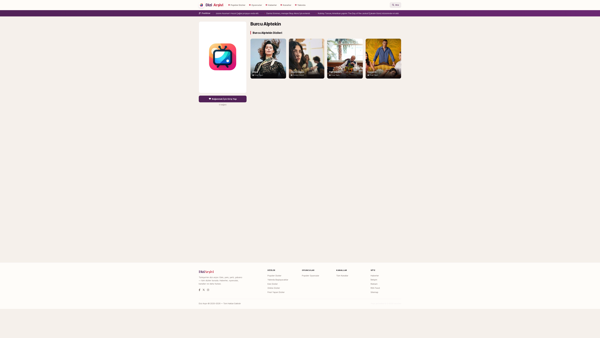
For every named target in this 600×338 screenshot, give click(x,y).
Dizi (214, 5)
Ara (397, 5)
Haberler (272, 5)
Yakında (301, 5)
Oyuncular (256, 5)
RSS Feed (375, 288)
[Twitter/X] (203, 290)
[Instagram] (208, 290)
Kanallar (287, 5)
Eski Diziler (273, 284)
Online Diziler (274, 288)
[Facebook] (199, 290)
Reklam (374, 284)
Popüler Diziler (238, 5)
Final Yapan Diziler (276, 292)
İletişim (374, 280)
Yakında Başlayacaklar (278, 280)
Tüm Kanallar (342, 275)
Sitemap (374, 292)
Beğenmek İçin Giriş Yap (224, 99)
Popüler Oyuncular (310, 275)
